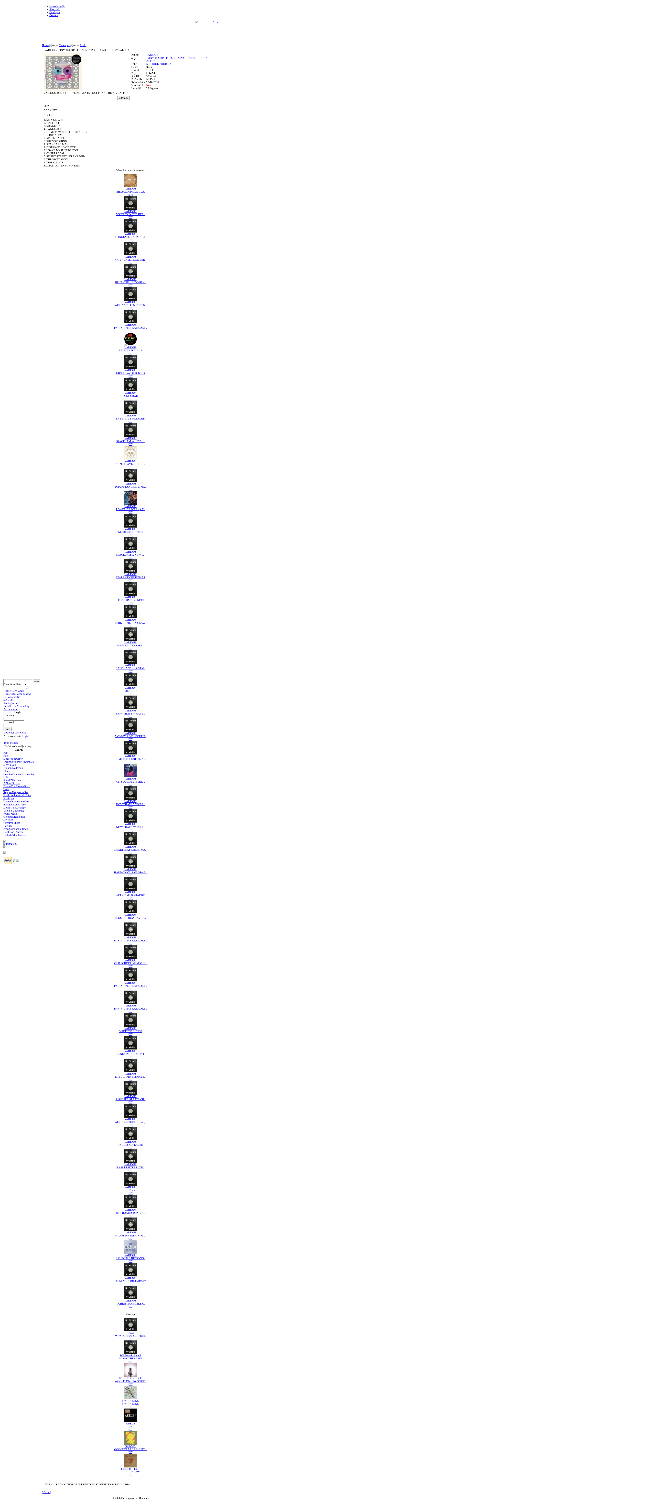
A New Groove (11, 783)
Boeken (7, 825)
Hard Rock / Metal (13, 832)
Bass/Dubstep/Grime (14, 804)
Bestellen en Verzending (16, 706)
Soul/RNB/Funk (12, 780)
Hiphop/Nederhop (13, 768)
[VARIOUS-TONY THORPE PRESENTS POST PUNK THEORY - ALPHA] (63, 90)
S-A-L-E (8, 700)
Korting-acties (10, 703)
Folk (5, 777)
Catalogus (54, 12)
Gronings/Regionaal (14, 816)
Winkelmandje (57, 6)
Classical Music (11, 822)
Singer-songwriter (13, 758)
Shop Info (54, 9)
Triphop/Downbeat (13, 810)
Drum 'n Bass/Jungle (14, 807)
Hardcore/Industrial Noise (17, 795)
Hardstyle (8, 798)
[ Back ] (46, 1492)
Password (9, 722)
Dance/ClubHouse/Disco (16, 786)
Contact (53, 15)
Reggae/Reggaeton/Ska (15, 792)
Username (9, 715)
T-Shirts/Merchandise (14, 835)
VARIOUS (152, 54)
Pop (5, 752)
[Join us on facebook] (4, 840)
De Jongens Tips (12, 697)
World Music (10, 813)
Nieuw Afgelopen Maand (17, 693)
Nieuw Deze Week (13, 690)
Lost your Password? (15, 732)
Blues (6, 771)
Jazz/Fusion (9, 764)
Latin (6, 789)
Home (45, 45)
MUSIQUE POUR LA (158, 63)
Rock (6, 755)
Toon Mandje (11, 742)
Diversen (8, 819)
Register (26, 736)
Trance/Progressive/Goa (16, 801)
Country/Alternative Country (18, 774)
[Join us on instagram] (10, 843)
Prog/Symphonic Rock (15, 828)
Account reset (10, 709)
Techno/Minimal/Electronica (18, 761)
